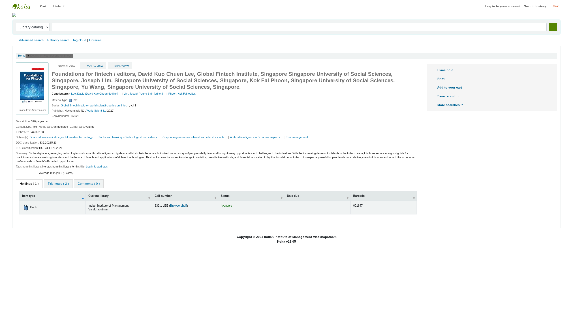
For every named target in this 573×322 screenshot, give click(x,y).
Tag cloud (79, 40)
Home (22, 55)
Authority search (58, 40)
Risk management (297, 137)
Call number (163, 195)
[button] (41, 6)
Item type (28, 195)
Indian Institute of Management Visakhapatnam (24, 6)
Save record (446, 96)
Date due (293, 195)
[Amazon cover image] (32, 85)
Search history (535, 6)
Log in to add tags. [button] (97, 166)
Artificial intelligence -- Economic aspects (255, 137)
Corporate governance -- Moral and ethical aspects (193, 137)
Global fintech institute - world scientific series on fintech (94, 105)
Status (225, 195)
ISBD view (121, 66)
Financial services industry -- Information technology (61, 137)
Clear (555, 6)
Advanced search (31, 40)
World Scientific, (96, 110)
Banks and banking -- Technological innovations (127, 137)
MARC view (94, 66)
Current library (98, 195)
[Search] (553, 27)
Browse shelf (178, 205)
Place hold (444, 70)
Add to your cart (449, 87)
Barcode (359, 195)
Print (440, 78)
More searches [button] (448, 105)
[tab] (58, 183)
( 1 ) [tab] (29, 183)
